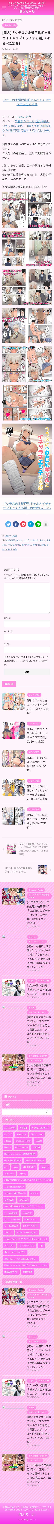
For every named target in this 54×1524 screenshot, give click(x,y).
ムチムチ (34, 540)
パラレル (8, 1232)
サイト (7, 644)
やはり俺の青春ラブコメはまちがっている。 (23, 1206)
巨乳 (9, 544)
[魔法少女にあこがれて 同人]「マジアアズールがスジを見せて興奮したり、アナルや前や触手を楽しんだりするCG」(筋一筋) (39, 1029)
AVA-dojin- (21, 1134)
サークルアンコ (31, 1219)
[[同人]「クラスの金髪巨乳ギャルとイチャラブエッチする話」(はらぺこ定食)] (31, 524)
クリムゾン (27, 1213)
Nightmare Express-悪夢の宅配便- (20, 1154)
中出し (42, 540)
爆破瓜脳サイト (11, 1271)
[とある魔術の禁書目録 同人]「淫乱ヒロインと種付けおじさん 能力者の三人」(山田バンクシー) (39, 1074)
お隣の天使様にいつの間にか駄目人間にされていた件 (27, 1180)
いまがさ (23, 1173)
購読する (11, 1096)
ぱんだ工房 (24, 1199)
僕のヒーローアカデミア (15, 1252)
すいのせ (34, 1193)
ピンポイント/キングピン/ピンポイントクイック (25, 1239)
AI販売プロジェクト (41, 1127)
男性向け (36, 544)
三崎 (41, 1245)
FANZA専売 (10, 540)
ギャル (19, 540)
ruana (15, 1167)
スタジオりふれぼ (30, 1226)
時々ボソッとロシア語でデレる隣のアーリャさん (25, 1265)
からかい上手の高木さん (15, 1193)
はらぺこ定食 (23, 117)
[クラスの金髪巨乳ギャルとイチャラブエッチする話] (27, 225)
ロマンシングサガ (26, 1245)
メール (8, 631)
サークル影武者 (11, 1226)
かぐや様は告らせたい (14, 1186)
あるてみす (9, 1173)
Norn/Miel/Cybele (12, 1160)
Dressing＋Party (23, 1140)
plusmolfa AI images (35, 1160)
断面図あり (26, 544)
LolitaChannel (21, 1147)
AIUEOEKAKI (9, 1127)
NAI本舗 (36, 1147)
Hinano (7, 1147)
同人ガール (27, 11)
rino (6, 1167)
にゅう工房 (9, 1199)
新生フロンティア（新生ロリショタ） (21, 1258)
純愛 (43, 544)
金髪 (15, 549)
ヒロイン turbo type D (27, 1232)
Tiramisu (44, 1167)
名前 (7, 617)
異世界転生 (28, 1271)
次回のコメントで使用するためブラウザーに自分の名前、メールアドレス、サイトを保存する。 (26, 661)
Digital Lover (37, 1134)
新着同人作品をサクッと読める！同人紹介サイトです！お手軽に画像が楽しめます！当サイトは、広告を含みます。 (27, 1508)
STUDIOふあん (29, 1167)
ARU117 (8, 1134)
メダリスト (9, 1245)
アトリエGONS (10, 1213)
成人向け (16, 544)
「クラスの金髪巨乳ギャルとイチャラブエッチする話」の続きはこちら (27, 505)
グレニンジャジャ (12, 1219)
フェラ (26, 540)
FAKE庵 (39, 1140)
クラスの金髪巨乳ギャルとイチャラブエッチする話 (27, 102)
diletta (7, 1140)
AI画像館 (23, 1127)
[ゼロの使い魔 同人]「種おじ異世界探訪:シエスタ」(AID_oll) (39, 989)
